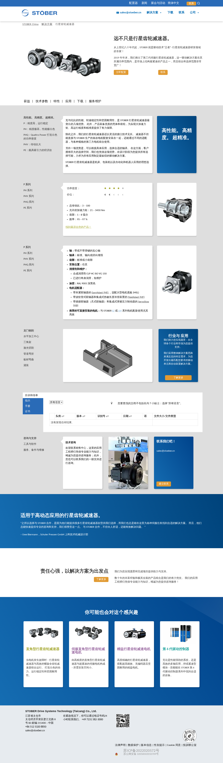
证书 (27, 411)
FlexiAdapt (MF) (136, 297)
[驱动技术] (39, 13)
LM (120, 311)
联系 (191, 3)
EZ (113, 311)
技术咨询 (71, 442)
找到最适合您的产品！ (78, 227)
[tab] (43, 118)
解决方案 (152, 12)
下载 (170, 12)
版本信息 (146, 745)
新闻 (144, 3)
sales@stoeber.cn (130, 12)
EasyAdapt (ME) (100, 292)
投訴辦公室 (189, 745)
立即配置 (121, 72)
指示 (27, 400)
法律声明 (120, 745)
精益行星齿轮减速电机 (133, 649)
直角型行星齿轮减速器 (42, 649)
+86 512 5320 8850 (35, 726)
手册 (27, 406)
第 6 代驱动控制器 (176, 649)
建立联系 (164, 484)
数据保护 (133, 745)
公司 (193, 12)
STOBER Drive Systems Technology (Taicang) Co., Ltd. (61, 711)
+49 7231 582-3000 (92, 719)
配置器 (133, 3)
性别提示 (159, 745)
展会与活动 (158, 3)
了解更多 (178, 378)
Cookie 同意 (174, 745)
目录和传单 (31, 395)
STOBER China (30, 24)
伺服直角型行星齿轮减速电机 (88, 651)
